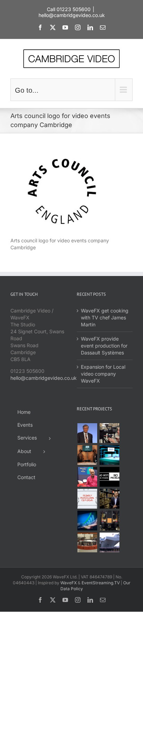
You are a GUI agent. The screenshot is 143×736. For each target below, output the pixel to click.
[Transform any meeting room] (109, 455)
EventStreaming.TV (101, 582)
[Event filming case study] (109, 433)
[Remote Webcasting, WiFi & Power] (109, 477)
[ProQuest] (109, 499)
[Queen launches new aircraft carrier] (109, 542)
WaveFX (68, 582)
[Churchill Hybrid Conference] (87, 455)
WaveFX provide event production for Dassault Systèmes (104, 346)
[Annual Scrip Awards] (87, 521)
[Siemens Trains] (109, 521)
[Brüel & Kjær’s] (87, 542)
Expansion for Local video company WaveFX (103, 374)
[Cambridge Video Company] (87, 499)
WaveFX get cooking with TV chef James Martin (104, 317)
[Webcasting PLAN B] (87, 477)
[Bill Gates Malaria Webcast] (87, 433)
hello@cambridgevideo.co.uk (72, 15)
